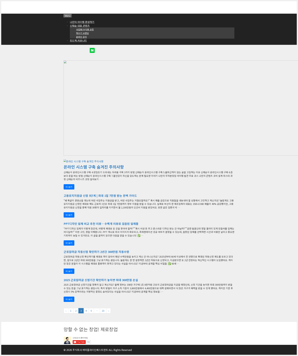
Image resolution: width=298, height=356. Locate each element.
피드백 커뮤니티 (78, 40)
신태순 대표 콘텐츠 (80, 25)
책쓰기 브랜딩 (82, 33)
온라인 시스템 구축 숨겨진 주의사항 (94, 167)
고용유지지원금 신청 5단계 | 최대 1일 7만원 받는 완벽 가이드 (100, 196)
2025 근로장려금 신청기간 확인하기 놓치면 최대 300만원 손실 (101, 280)
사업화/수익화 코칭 (85, 29)
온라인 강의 (81, 36)
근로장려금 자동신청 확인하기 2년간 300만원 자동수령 (96, 252)
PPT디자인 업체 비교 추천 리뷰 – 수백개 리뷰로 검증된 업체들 (101, 224)
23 (103, 310)
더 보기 (69, 186)
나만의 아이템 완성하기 (82, 22)
